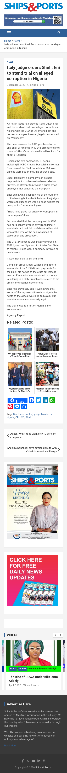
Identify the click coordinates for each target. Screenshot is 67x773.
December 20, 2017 (17, 84)
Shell (28, 417)
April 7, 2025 (15, 685)
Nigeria (10, 417)
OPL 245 (20, 417)
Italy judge (34, 414)
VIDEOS (13, 635)
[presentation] (55, 635)
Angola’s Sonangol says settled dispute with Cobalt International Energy (32, 449)
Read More (10, 745)
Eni (26, 414)
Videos (22, 669)
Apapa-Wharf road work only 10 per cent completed (33, 435)
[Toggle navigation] (8, 33)
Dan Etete (18, 414)
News (10, 61)
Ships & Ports (37, 84)
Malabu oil (46, 414)
